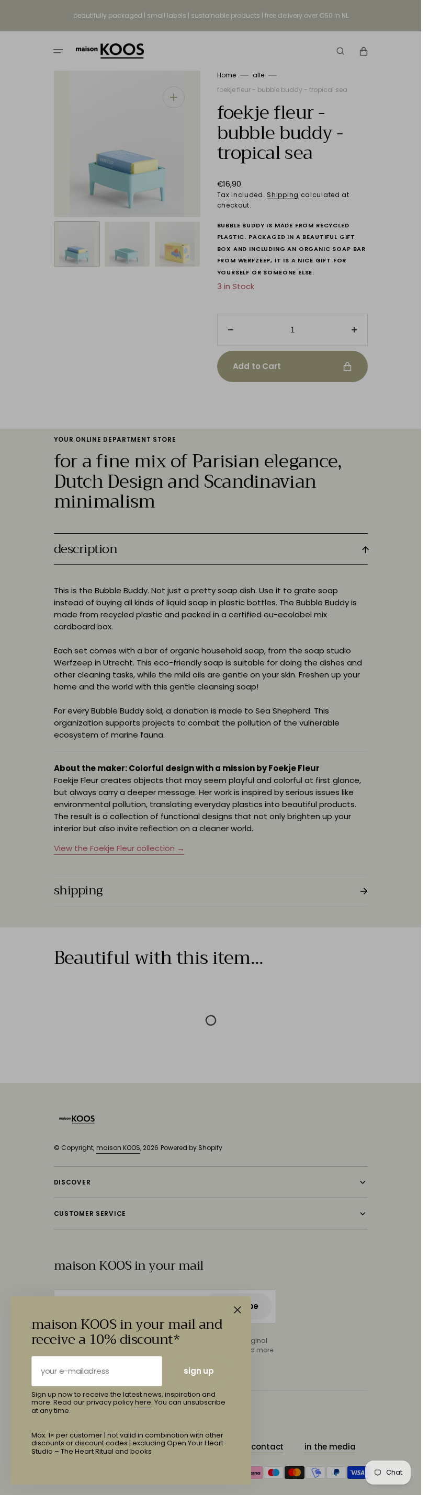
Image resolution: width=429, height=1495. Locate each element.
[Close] (237, 1309)
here (143, 1402)
